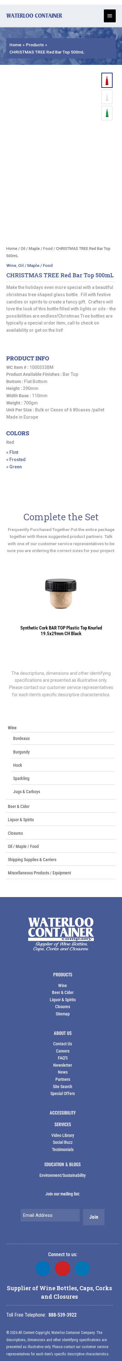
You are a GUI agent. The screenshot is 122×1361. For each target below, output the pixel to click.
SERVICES (62, 1124)
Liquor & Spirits (21, 819)
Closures (15, 833)
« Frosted (16, 459)
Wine (12, 727)
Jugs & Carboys (26, 791)
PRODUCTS (62, 974)
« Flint (12, 452)
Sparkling (21, 778)
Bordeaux (21, 738)
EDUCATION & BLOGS (62, 1164)
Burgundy (21, 751)
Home (11, 248)
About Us (63, 1033)
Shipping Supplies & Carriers (32, 859)
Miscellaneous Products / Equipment (39, 872)
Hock (17, 765)
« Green (14, 466)
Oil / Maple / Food (23, 846)
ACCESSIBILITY (63, 1112)
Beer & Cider (18, 806)
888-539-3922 (62, 1315)
